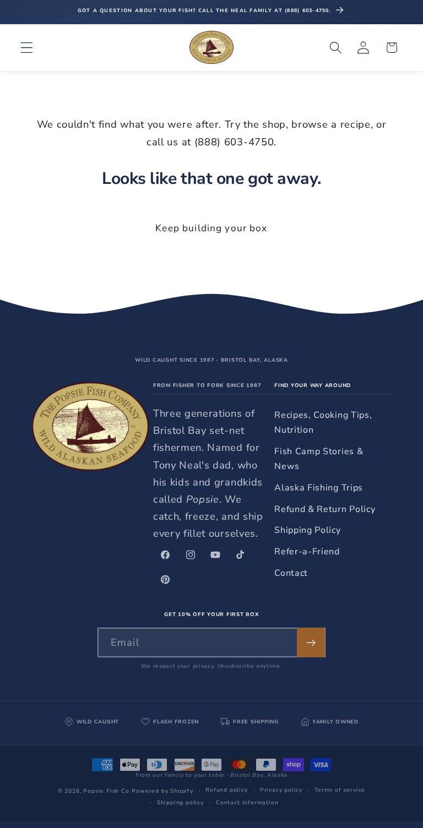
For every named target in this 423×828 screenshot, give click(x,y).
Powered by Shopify (162, 791)
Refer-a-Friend (307, 552)
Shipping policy (180, 803)
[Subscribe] (311, 642)
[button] (27, 48)
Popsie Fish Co (106, 791)
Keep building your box (211, 228)
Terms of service (339, 790)
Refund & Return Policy (324, 509)
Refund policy (226, 790)
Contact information (247, 803)
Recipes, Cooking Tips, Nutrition (323, 422)
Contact (291, 573)
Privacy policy (281, 790)
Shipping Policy (307, 530)
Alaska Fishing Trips (318, 488)
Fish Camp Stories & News (318, 458)
